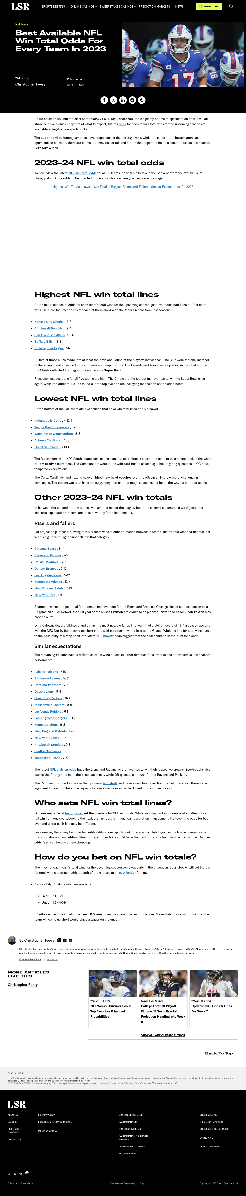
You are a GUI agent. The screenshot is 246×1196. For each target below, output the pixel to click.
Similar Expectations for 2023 (172, 187)
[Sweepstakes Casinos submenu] (135, 7)
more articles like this (28, 974)
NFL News (22, 24)
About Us (52, 959)
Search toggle (231, 6)
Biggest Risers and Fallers (130, 187)
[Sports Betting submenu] (67, 7)
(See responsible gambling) (164, 1083)
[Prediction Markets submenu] (172, 7)
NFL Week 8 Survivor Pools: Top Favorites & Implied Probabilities (110, 1011)
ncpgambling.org (44, 1083)
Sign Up (211, 6)
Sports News (157, 1001)
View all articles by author (163, 1035)
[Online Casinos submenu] (96, 7)
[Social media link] (104, 100)
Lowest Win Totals (95, 187)
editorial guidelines (30, 959)
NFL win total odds (82, 173)
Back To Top (219, 1053)
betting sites (74, 813)
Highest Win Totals (66, 187)
